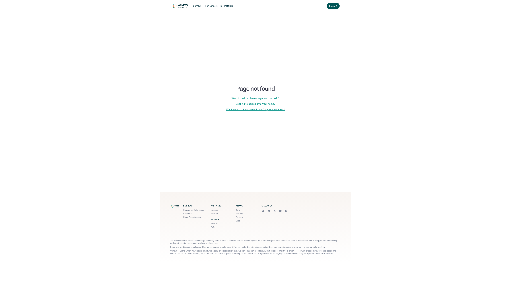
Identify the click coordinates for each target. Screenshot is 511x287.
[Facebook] (286, 211)
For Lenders (211, 6)
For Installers (226, 6)
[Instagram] (263, 211)
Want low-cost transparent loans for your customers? (255, 109)
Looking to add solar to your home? (255, 103)
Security (239, 213)
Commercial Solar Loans (193, 210)
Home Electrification (192, 217)
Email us (214, 223)
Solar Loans (188, 213)
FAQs (213, 227)
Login (332, 6)
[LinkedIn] (269, 211)
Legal (238, 221)
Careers (239, 217)
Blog (238, 210)
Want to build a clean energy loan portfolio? (255, 98)
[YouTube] (280, 211)
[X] (274, 211)
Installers (214, 213)
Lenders (214, 210)
